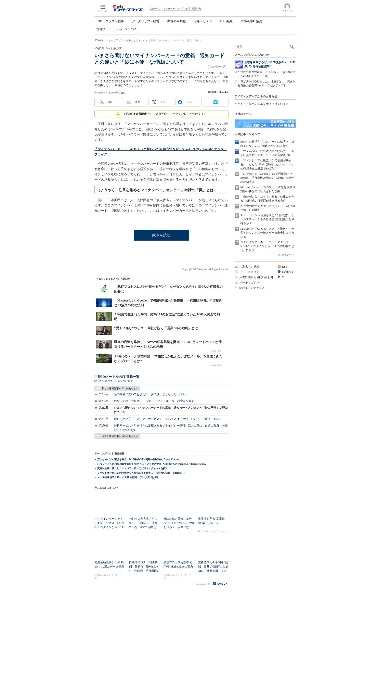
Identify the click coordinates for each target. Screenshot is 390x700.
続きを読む (161, 235)
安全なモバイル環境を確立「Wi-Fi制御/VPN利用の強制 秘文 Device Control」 (139, 459)
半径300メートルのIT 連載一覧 (116, 376)
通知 (137, 102)
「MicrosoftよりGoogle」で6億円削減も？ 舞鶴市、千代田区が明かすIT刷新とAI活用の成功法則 (267, 177)
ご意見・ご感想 (249, 266)
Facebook (287, 271)
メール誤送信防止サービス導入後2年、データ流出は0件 (127, 477)
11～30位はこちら (286, 255)
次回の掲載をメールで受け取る (116, 381)
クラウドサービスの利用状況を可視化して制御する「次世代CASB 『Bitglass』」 (141, 472)
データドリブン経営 (145, 21)
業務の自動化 (176, 21)
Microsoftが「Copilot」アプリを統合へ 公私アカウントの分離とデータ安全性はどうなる (267, 232)
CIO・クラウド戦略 (110, 21)
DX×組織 (226, 21)
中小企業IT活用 (251, 21)
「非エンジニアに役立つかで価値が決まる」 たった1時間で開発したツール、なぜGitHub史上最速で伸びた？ (266, 164)
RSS (284, 266)
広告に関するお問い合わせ (256, 277)
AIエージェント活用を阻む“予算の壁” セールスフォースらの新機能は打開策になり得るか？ (267, 219)
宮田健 (212, 92)
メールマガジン (249, 282)
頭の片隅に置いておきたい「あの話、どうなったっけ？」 (151, 394)
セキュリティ (203, 21)
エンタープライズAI (126, 29)
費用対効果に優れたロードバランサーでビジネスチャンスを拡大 (132, 468)
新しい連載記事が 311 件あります (120, 388)
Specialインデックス (252, 287)
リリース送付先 (249, 271)
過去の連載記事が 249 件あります (120, 436)
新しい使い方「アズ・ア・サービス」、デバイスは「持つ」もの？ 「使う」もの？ (168, 418)
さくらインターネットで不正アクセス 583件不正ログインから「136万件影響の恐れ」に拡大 (267, 246)
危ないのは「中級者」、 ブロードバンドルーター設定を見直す (154, 401)
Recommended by (203, 584)
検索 (292, 46)
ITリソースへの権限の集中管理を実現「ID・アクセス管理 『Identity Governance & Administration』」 (153, 463)
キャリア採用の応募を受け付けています (263, 103)
